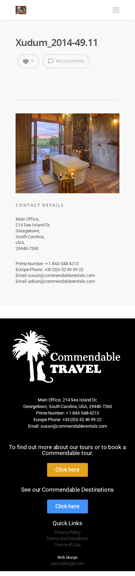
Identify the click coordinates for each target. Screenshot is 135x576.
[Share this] (21, 78)
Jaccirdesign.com (67, 563)
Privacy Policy (67, 532)
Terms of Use (67, 544)
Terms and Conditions (67, 538)
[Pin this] (50, 78)
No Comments (69, 61)
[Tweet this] (28, 78)
